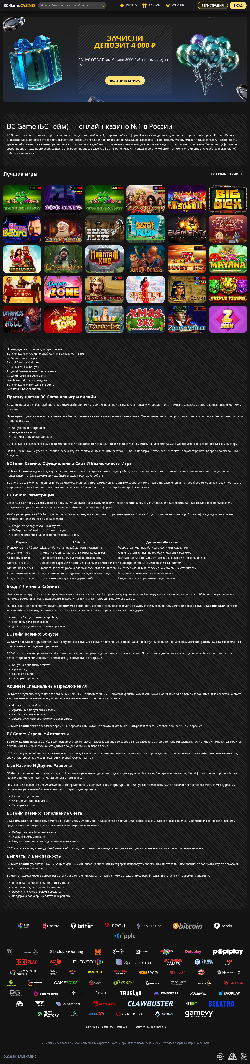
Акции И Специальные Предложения (31, 371)
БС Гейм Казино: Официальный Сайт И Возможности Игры (46, 353)
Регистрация (213, 5)
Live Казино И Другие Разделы (27, 380)
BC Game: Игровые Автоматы (26, 376)
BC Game (19, 5)
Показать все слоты (226, 174)
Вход (238, 5)
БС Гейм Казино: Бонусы (23, 367)
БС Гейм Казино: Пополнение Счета (30, 384)
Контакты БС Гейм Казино (150, 1026)
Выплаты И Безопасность (24, 389)
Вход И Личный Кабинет (23, 362)
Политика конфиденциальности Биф (105, 1026)
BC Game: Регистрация (22, 358)
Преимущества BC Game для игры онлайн (35, 349)
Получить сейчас (125, 80)
